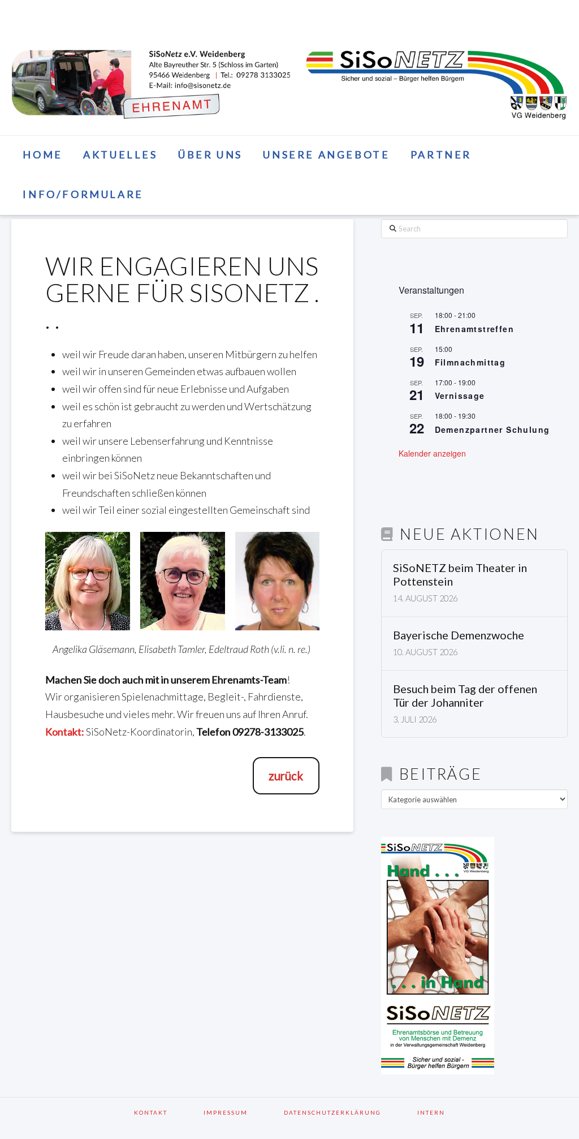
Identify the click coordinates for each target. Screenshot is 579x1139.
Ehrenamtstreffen (474, 328)
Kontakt (165, 1112)
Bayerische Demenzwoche (458, 635)
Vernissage (460, 395)
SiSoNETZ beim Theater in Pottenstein (460, 574)
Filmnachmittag (470, 362)
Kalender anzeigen (432, 453)
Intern (431, 1112)
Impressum (240, 1112)
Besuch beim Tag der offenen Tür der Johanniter (465, 695)
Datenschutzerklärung (347, 1112)
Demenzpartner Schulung (492, 429)
